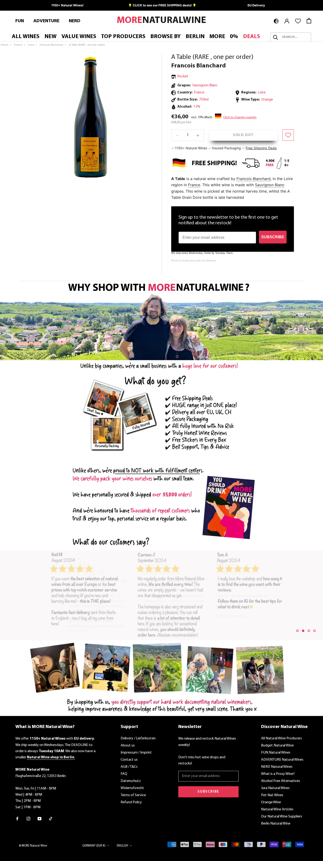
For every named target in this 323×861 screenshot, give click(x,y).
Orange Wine (271, 802)
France (194, 184)
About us (128, 745)
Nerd (74, 21)
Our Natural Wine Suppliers (281, 816)
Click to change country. (240, 117)
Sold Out (243, 135)
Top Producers (123, 37)
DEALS (251, 37)
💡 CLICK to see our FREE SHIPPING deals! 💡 (162, 5)
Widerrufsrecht (132, 788)
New (50, 37)
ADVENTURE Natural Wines (282, 760)
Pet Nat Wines (272, 795)
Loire (262, 92)
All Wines (25, 37)
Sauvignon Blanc (205, 85)
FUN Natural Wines (275, 753)
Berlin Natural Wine (275, 824)
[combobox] (295, 37)
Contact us (129, 760)
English (122, 845)
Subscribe (208, 792)
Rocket (182, 76)
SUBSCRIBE (272, 237)
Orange (267, 100)
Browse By (165, 37)
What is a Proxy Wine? (278, 774)
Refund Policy (131, 802)
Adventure (46, 21)
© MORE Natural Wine (33, 845)
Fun (19, 21)
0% (234, 37)
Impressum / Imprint (136, 753)
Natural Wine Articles (277, 809)
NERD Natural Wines (276, 767)
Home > (6, 45)
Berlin (195, 37)
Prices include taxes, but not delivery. (193, 261)
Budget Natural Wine (277, 745)
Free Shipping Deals (261, 148)
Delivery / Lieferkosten (138, 738)
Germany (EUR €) (93, 845)
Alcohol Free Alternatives (280, 781)
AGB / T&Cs (129, 767)
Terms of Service (133, 795)
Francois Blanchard (198, 66)
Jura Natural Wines (275, 788)
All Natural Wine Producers (281, 738)
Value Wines (78, 37)
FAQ (124, 774)
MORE (217, 37)
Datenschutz (131, 781)
